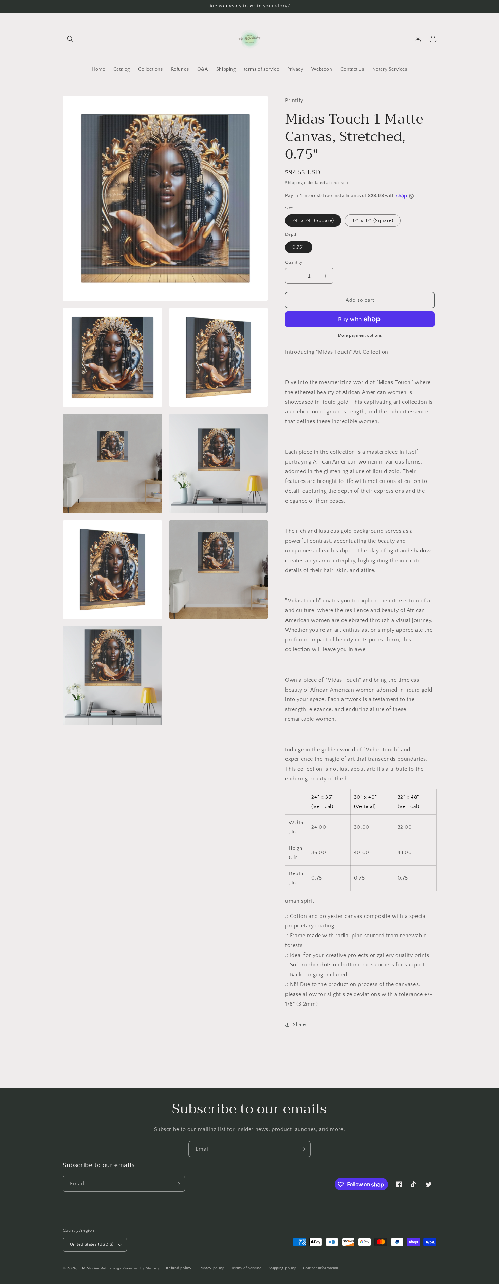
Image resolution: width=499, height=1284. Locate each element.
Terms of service (246, 1268)
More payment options (360, 335)
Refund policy (178, 1268)
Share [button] (299, 1024)
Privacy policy (211, 1268)
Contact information (320, 1268)
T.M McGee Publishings (100, 1268)
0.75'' (298, 247)
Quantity (293, 262)
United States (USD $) (91, 1244)
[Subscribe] (302, 1149)
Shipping (294, 183)
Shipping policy (283, 1268)
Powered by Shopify (141, 1268)
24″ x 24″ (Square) (313, 220)
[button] (70, 39)
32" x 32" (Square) (372, 220)
